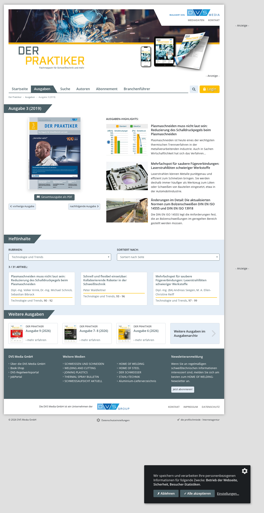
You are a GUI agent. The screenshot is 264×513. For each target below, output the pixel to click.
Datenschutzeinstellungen (115, 420)
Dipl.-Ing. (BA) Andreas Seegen (175, 290)
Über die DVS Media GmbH (27, 364)
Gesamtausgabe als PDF (56, 197)
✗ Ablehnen (166, 493)
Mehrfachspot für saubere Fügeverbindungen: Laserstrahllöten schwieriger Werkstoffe (185, 166)
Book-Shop (17, 368)
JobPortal (16, 377)
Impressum (190, 407)
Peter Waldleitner (94, 290)
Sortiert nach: (128, 249)
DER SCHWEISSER (130, 372)
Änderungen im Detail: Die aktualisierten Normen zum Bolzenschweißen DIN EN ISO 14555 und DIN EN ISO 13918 (183, 204)
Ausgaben (42, 88)
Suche (65, 88)
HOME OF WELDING (131, 364)
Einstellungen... (228, 494)
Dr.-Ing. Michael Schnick (56, 290)
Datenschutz (211, 407)
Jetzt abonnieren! (182, 389)
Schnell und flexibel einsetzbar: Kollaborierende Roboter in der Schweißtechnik (105, 280)
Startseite (20, 88)
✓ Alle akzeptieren (197, 493)
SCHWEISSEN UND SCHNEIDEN (84, 364)
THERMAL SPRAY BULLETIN (82, 377)
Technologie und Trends (27, 300)
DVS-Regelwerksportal (24, 372)
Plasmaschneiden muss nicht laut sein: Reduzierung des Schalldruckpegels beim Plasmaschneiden (181, 130)
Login (211, 89)
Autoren (83, 88)
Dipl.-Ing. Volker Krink (25, 290)
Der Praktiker (15, 97)
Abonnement (107, 88)
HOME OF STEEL (129, 368)
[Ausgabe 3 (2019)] (54, 154)
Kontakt (214, 20)
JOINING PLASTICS (76, 372)
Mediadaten (196, 20)
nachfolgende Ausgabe (83, 206)
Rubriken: (16, 249)
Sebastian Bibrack (22, 294)
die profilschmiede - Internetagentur (200, 419)
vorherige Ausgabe (23, 206)
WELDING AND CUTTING (80, 368)
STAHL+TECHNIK (129, 377)
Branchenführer (137, 88)
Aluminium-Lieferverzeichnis (137, 381)
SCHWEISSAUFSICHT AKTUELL (83, 381)
